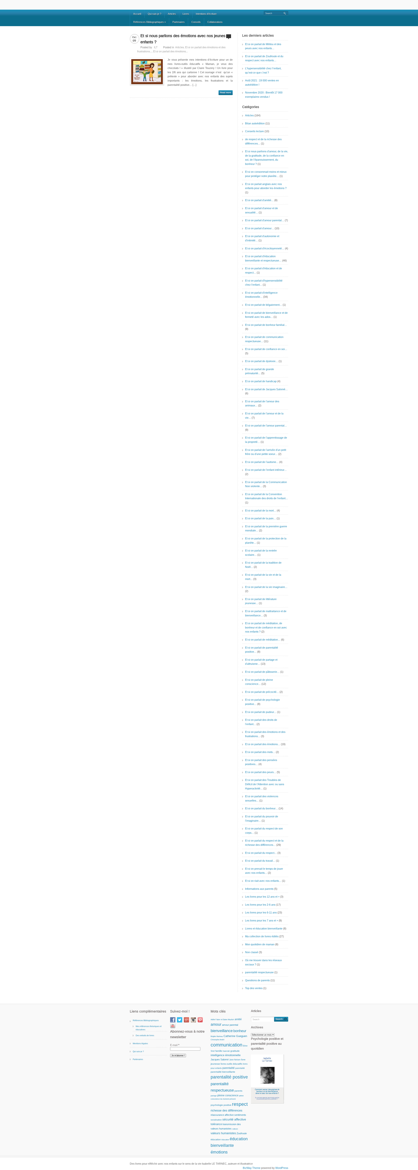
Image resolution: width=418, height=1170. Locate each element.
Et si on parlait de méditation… (262, 639)
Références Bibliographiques (149, 22)
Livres (186, 13)
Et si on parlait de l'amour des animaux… (262, 403)
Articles (172, 13)
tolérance (216, 1124)
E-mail (174, 1045)
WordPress (281, 1168)
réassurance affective (222, 1114)
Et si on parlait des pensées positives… (261, 762)
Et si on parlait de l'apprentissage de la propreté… (266, 439)
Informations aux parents (259, 888)
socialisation (216, 1120)
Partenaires (178, 22)
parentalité (228, 1067)
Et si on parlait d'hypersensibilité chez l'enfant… (263, 282)
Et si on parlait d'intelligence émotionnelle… (261, 294)
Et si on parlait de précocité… (262, 692)
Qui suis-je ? (154, 13)
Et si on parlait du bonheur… (261, 808)
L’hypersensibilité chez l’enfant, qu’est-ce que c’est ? (263, 70)
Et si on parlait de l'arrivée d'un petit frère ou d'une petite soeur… (265, 452)
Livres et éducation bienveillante (263, 928)
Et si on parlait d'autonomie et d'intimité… (262, 238)
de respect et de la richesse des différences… (263, 141)
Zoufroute (242, 1133)
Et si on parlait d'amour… (259, 228)
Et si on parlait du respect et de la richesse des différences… (264, 842)
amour (216, 1024)
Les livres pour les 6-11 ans (261, 912)
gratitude (235, 1051)
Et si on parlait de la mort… (260, 510)
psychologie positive (221, 1105)
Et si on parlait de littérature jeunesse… (261, 601)
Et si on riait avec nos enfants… (263, 880)
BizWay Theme (251, 1168)
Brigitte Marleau (217, 1036)
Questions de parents (257, 980)
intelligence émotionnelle (226, 1055)
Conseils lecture (254, 131)
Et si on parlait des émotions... (170, 51)
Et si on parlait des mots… (260, 752)
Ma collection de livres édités (262, 936)
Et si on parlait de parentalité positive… (261, 649)
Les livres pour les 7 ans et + (261, 920)
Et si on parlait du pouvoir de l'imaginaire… (261, 818)
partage (214, 1096)
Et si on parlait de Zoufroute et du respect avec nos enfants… (264, 58)
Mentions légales (140, 1043)
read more (225, 92)
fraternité (226, 1051)
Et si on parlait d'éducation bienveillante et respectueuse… (263, 258)
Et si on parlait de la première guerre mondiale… (266, 528)
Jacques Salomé (220, 1059)
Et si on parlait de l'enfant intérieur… (266, 469)
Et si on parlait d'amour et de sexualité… (261, 210)
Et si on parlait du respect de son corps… (264, 830)
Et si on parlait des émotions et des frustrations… (265, 734)
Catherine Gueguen (235, 1036)
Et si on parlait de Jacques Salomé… (266, 389)
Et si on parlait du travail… (260, 860)
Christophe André (217, 1040)
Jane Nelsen (235, 1060)
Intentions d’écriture (206, 13)
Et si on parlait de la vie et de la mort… (263, 576)
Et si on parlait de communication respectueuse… (264, 339)
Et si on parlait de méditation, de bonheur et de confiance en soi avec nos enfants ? (266, 627)
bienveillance (222, 1030)
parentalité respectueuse (259, 972)
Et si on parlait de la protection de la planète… (265, 540)
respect (240, 1104)
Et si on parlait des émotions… (262, 744)
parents (238, 1091)
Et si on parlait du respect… (261, 853)
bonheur (239, 1031)
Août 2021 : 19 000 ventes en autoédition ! (262, 82)
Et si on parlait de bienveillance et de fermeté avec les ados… (266, 314)
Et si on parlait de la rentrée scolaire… (261, 552)
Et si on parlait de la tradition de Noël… (263, 564)
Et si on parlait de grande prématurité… (259, 371)
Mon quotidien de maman (259, 944)
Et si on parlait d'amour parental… (264, 220)
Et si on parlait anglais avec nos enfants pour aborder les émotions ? (266, 186)
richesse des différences (226, 1110)
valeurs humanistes (223, 1133)
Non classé (251, 952)
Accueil (137, 13)
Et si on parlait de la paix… (260, 518)
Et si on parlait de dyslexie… (261, 361)
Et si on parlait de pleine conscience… (259, 681)
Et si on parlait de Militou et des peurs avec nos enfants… (263, 46)
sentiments (240, 1114)
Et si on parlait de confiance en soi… (266, 349)
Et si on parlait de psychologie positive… (262, 701)
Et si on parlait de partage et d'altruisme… (261, 661)
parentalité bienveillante (223, 1072)
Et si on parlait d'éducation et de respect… (263, 270)
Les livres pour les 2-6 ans (260, 904)
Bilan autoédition (255, 123)
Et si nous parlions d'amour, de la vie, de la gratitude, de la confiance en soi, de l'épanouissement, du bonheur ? (266, 157)
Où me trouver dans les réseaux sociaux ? (263, 962)
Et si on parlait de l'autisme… (262, 462)
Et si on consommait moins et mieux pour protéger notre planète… (266, 173)
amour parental (230, 1024)
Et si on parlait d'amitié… (259, 200)
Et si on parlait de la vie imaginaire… (266, 587)
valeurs (235, 1129)
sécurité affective (234, 1119)
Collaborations (215, 22)
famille (218, 1051)
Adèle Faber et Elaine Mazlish (222, 1019)
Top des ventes (254, 988)
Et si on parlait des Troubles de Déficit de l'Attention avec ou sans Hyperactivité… (264, 784)
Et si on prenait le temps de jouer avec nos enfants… (264, 870)
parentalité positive (229, 1077)
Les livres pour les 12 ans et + (262, 896)
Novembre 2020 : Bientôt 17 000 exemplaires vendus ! (263, 94)
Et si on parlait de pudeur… (260, 712)
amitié (238, 1019)
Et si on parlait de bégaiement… (263, 304)
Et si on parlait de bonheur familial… (266, 325)
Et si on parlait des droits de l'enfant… (261, 722)
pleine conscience (227, 1095)
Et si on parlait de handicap (261, 381)
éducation (216, 1139)
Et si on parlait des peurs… (260, 772)
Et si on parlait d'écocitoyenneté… (264, 248)
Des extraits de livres (145, 1035)
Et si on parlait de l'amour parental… (266, 425)
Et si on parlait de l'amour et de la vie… (264, 415)
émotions (219, 1152)
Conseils (196, 22)
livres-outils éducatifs (231, 1064)
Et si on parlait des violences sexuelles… (261, 798)
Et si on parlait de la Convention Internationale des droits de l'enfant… (266, 496)
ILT (156, 47)
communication (226, 1044)
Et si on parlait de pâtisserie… (262, 671)
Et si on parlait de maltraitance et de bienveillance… (265, 613)
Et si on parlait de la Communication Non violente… (266, 484)
